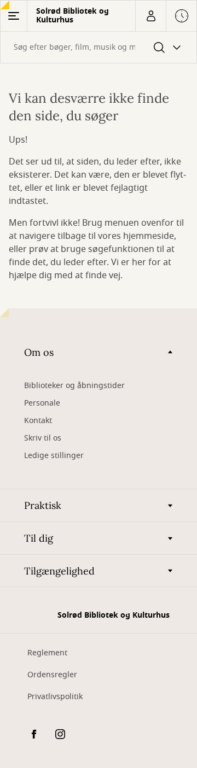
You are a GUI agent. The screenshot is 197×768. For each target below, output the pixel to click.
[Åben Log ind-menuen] (150, 16)
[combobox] (98, 47)
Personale (42, 403)
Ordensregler (52, 675)
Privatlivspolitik (55, 696)
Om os (39, 352)
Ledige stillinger (54, 455)
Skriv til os (42, 438)
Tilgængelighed (59, 571)
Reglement (47, 653)
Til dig (38, 538)
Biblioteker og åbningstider (74, 385)
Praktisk (42, 505)
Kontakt (38, 420)
